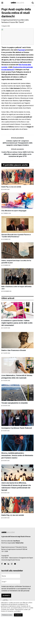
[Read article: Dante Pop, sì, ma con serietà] (17, 177)
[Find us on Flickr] (15, 564)
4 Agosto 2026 (5, 492)
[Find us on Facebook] (1, 564)
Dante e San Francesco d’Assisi (13, 350)
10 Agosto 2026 (6, 405)
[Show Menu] (2, 3)
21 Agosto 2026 (6, 327)
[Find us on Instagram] (11, 564)
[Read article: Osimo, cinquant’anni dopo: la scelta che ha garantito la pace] (17, 250)
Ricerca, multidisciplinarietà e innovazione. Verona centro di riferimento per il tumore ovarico (17, 455)
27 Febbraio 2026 (6, 213)
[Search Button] (33, 3)
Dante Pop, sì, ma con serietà (11, 187)
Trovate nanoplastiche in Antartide (14, 403)
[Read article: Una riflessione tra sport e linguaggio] (17, 200)
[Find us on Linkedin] (8, 564)
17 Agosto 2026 (6, 353)
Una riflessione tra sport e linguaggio (13, 210)
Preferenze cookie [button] (7, 615)
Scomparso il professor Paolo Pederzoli (16, 428)
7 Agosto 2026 (5, 430)
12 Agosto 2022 (5, 26)
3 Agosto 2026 (5, 189)
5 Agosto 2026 (5, 460)
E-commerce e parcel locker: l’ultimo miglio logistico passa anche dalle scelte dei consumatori (16, 323)
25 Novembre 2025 (6, 291)
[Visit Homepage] (17, 3)
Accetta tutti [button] (18, 615)
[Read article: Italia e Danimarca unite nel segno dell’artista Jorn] (17, 276)
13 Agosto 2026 (6, 380)
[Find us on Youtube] (5, 564)
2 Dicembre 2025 (6, 239)
